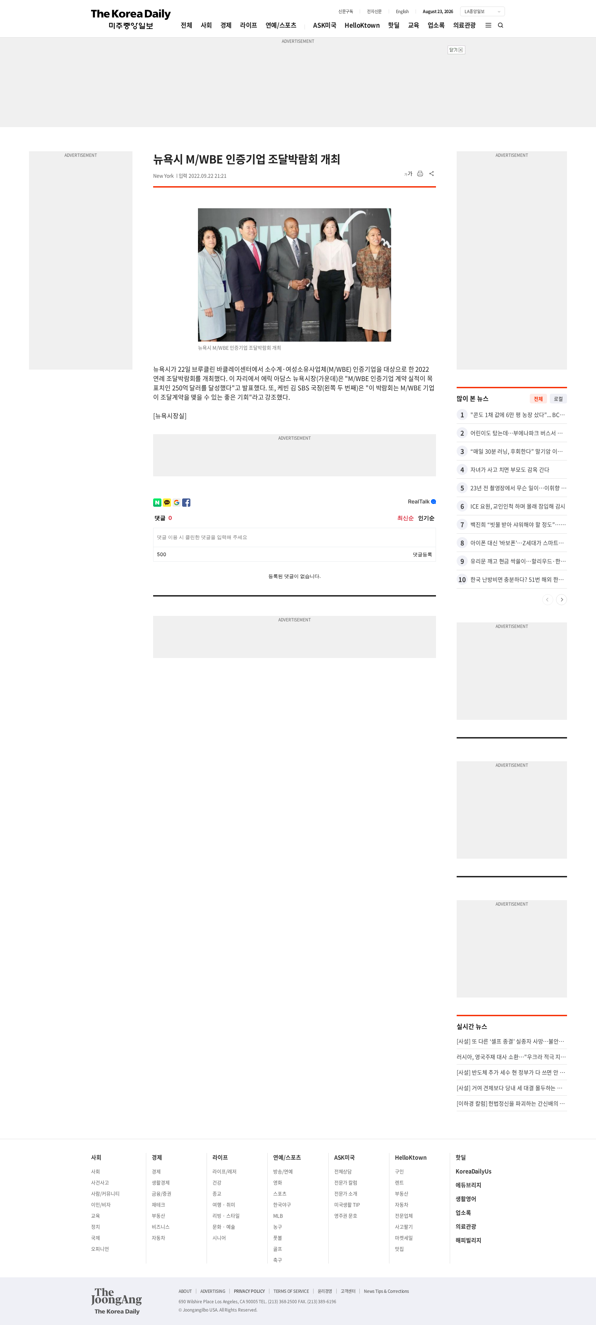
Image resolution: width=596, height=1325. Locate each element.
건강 (216, 1182)
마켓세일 (404, 1237)
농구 (277, 1226)
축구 (277, 1259)
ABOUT (185, 1291)
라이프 (248, 25)
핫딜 (393, 25)
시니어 (219, 1237)
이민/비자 (101, 1204)
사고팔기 (404, 1226)
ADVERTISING (212, 1291)
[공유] (432, 174)
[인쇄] (420, 174)
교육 (413, 25)
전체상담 (343, 1171)
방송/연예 (283, 1171)
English (402, 11)
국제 (95, 1237)
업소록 (436, 25)
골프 (277, 1248)
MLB (278, 1215)
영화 (277, 1182)
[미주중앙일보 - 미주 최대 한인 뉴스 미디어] (131, 19)
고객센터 (348, 1291)
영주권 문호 (346, 1215)
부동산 (158, 1215)
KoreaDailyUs (473, 1171)
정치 (95, 1226)
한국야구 (282, 1204)
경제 (226, 25)
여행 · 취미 (223, 1204)
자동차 (158, 1237)
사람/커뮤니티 (105, 1193)
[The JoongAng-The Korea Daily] (116, 1301)
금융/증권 (161, 1193)
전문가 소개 (346, 1193)
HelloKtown (362, 25)
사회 (206, 25)
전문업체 (404, 1215)
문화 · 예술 (223, 1226)
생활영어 (466, 1198)
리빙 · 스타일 (226, 1215)
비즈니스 (161, 1226)
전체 (186, 25)
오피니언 (100, 1248)
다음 (561, 599)
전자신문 (374, 11)
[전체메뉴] (488, 25)
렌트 (399, 1182)
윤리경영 (325, 1291)
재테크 (158, 1204)
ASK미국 (324, 25)
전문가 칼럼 (346, 1182)
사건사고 (100, 1182)
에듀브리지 (468, 1185)
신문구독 (345, 11)
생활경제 (161, 1182)
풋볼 (277, 1237)
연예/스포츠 (281, 25)
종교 (216, 1193)
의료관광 (464, 25)
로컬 (558, 398)
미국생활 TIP (347, 1204)
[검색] (501, 25)
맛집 (399, 1248)
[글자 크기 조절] (408, 174)
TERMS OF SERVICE (291, 1291)
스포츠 (280, 1193)
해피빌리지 (468, 1240)
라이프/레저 (224, 1171)
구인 (399, 1171)
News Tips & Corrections (386, 1291)
